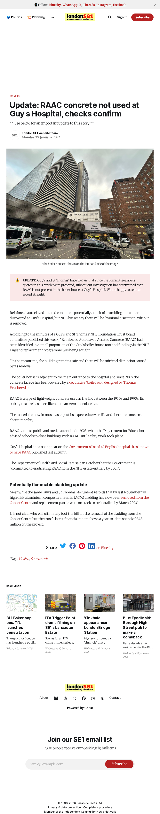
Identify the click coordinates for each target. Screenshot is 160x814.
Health (15, 96)
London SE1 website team (40, 133)
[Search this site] (110, 17)
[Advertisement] (80, 54)
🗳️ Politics (14, 17)
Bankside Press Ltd (89, 803)
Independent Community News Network (90, 811)
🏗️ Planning (36, 17)
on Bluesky (105, 548)
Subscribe (142, 17)
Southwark (39, 559)
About (44, 698)
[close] (155, 5)
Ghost (88, 708)
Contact (115, 698)
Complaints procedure (97, 807)
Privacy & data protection (64, 807)
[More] (52, 17)
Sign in (122, 17)
